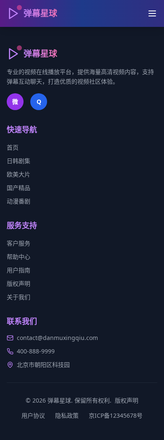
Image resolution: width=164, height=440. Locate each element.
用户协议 (33, 415)
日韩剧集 (18, 161)
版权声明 (18, 283)
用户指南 (18, 270)
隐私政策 (67, 415)
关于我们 (18, 297)
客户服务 (18, 243)
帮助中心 (18, 257)
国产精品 (18, 188)
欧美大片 (18, 174)
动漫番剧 (18, 201)
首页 (13, 147)
